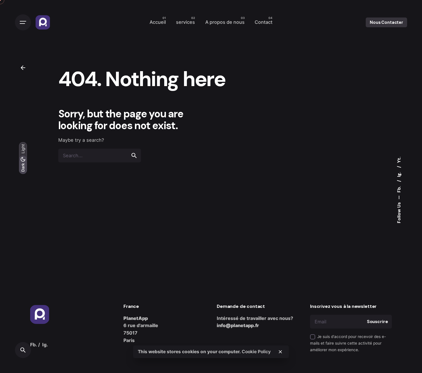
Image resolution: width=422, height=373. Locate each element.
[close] (280, 352)
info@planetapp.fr (238, 325)
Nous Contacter (386, 22)
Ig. (399, 174)
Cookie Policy (256, 351)
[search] (134, 155)
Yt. (399, 160)
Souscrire (377, 322)
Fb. (399, 189)
